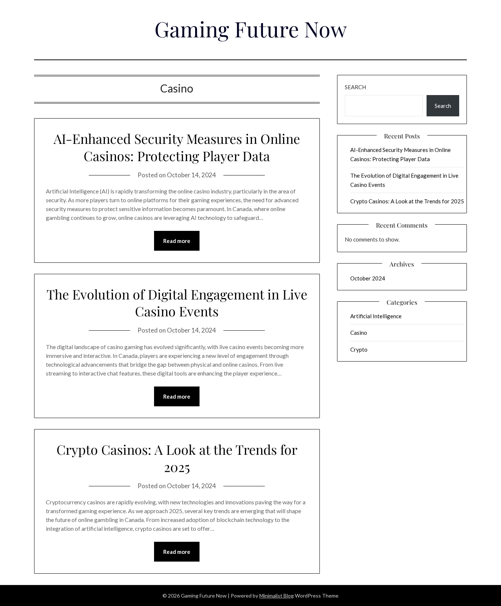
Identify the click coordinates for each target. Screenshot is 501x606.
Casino (358, 332)
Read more (176, 240)
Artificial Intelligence (376, 316)
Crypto (358, 349)
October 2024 (367, 278)
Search (355, 87)
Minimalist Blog (276, 595)
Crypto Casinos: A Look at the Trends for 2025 (176, 457)
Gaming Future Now (250, 28)
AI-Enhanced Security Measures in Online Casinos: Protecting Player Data (177, 147)
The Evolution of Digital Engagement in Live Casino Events (177, 302)
